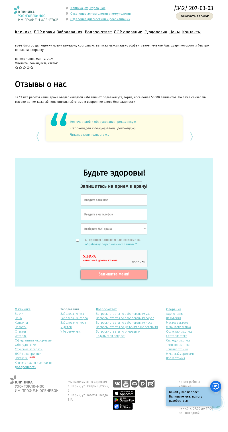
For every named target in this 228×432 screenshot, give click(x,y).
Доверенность (25, 367)
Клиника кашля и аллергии (33, 363)
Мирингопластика (178, 327)
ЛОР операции (128, 32)
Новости (20, 327)
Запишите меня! (114, 274)
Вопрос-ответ (98, 32)
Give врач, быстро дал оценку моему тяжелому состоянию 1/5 (17, 67)
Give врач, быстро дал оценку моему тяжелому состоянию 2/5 (20, 67)
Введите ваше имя (96, 200)
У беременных (70, 331)
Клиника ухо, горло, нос (88, 8)
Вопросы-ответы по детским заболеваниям (127, 327)
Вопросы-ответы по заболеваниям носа (124, 323)
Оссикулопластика (179, 331)
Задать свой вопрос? (110, 336)
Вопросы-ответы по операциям (118, 331)
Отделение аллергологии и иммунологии (100, 14)
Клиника (23, 32)
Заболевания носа (73, 323)
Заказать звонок (194, 16)
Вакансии (21, 358)
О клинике (23, 309)
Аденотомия (174, 314)
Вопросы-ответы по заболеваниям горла (125, 318)
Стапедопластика (178, 340)
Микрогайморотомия (180, 354)
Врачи (19, 314)
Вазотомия (173, 318)
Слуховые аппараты (29, 349)
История (20, 336)
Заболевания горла (74, 318)
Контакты (191, 32)
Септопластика (176, 336)
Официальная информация (33, 340)
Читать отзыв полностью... (89, 135)
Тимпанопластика (178, 345)
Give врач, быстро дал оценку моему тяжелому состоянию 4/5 (28, 67)
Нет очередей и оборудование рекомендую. (103, 122)
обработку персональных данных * (111, 244)
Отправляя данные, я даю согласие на (112, 242)
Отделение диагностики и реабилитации (100, 19)
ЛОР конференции (28, 354)
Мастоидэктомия (178, 323)
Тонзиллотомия (177, 349)
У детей (66, 327)
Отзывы (20, 331)
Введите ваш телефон (98, 214)
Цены (174, 32)
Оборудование (25, 345)
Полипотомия (175, 358)
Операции (173, 309)
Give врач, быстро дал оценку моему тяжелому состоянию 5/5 (32, 67)
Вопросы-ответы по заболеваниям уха (123, 314)
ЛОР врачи (44, 32)
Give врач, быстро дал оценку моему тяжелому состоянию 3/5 (24, 67)
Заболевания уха (72, 314)
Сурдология (156, 32)
